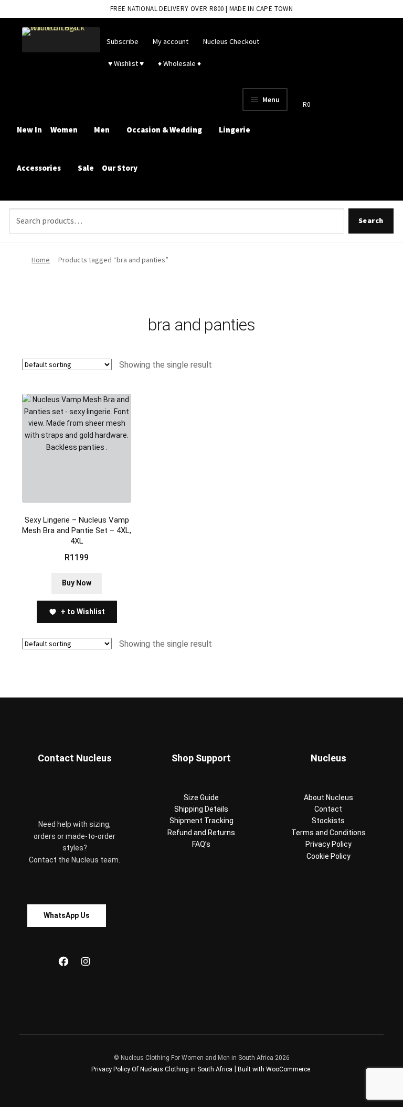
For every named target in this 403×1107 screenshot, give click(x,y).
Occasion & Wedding (164, 130)
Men (102, 130)
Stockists (328, 820)
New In (29, 130)
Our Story (119, 168)
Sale (86, 168)
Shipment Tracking (201, 820)
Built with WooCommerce (274, 1069)
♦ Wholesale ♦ (179, 63)
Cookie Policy (328, 856)
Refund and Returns (201, 832)
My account (170, 41)
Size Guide (201, 797)
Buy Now (76, 583)
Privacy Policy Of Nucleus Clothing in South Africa (161, 1069)
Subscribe (123, 41)
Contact (328, 809)
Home (40, 259)
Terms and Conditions (328, 832)
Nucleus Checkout (231, 41)
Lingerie (234, 130)
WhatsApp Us (67, 915)
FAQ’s (201, 844)
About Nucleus (328, 797)
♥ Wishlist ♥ (125, 63)
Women (64, 130)
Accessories (39, 168)
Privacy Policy (328, 844)
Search (371, 220)
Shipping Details (201, 809)
